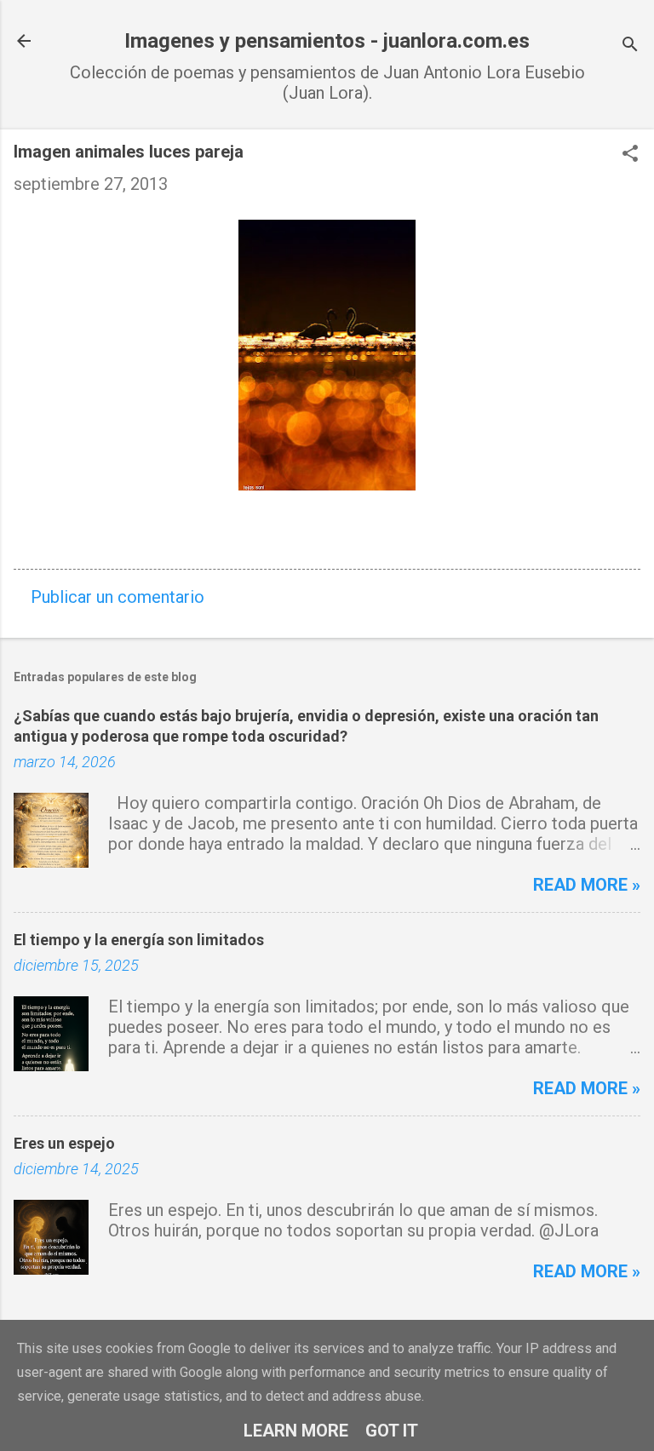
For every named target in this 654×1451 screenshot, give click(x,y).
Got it (391, 1430)
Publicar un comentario (117, 597)
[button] (630, 155)
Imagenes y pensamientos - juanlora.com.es (327, 41)
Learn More (296, 1430)
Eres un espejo (64, 1143)
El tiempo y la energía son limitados (139, 940)
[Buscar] (630, 46)
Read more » (586, 885)
